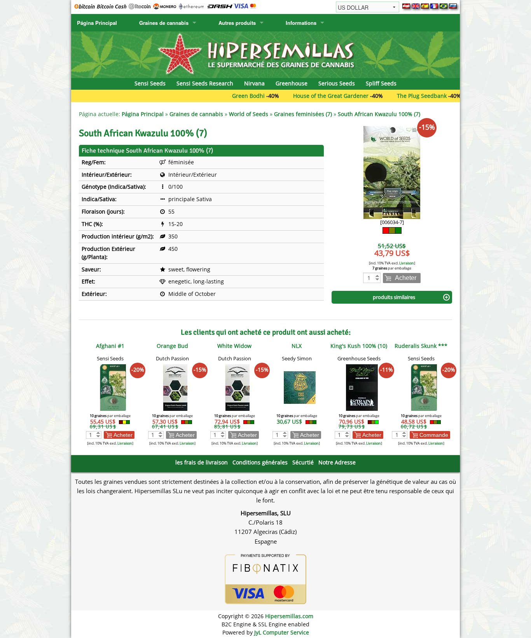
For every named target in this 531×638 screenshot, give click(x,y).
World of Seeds (248, 114)
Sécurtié (303, 462)
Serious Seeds (336, 83)
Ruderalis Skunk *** (421, 345)
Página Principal (97, 22)
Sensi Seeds (150, 83)
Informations (301, 22)
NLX (297, 345)
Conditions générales (260, 462)
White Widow (234, 345)
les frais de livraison (201, 462)
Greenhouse (291, 83)
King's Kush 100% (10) (358, 345)
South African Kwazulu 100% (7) (379, 114)
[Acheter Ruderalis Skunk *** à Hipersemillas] (424, 387)
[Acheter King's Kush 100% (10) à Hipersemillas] (362, 387)
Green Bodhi (229, 95)
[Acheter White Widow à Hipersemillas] (237, 387)
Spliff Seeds (381, 83)
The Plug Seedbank (403, 95)
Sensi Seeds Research (204, 83)
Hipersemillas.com (289, 616)
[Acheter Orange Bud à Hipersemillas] (175, 387)
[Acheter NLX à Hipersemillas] (300, 387)
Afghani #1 (110, 345)
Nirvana (254, 83)
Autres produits (237, 22)
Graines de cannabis (164, 22)
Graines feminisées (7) (303, 114)
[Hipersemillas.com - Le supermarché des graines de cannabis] (265, 54)
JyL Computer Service (281, 632)
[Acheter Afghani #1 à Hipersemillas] (113, 387)
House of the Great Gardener (311, 95)
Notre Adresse (337, 462)
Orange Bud (172, 345)
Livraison (406, 263)
